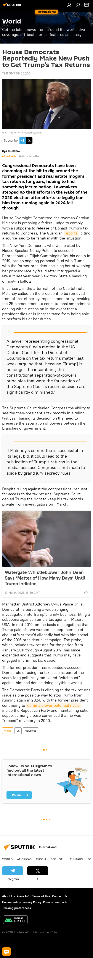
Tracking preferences (16, 908)
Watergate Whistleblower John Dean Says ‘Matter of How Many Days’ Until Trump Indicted (45, 577)
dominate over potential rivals (53, 705)
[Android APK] (15, 920)
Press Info (23, 896)
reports (71, 233)
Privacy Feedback (55, 902)
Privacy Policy (31, 902)
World (7, 730)
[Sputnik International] (13, 6)
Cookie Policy (11, 902)
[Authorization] (69, 4)
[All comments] (6, 951)
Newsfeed (30, 730)
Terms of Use (41, 896)
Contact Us (59, 896)
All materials (9, 156)
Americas (24, 859)
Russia (41, 859)
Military (76, 859)
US (18, 730)
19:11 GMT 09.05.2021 (17, 73)
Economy (58, 859)
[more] (86, 592)
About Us (8, 896)
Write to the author (29, 156)
